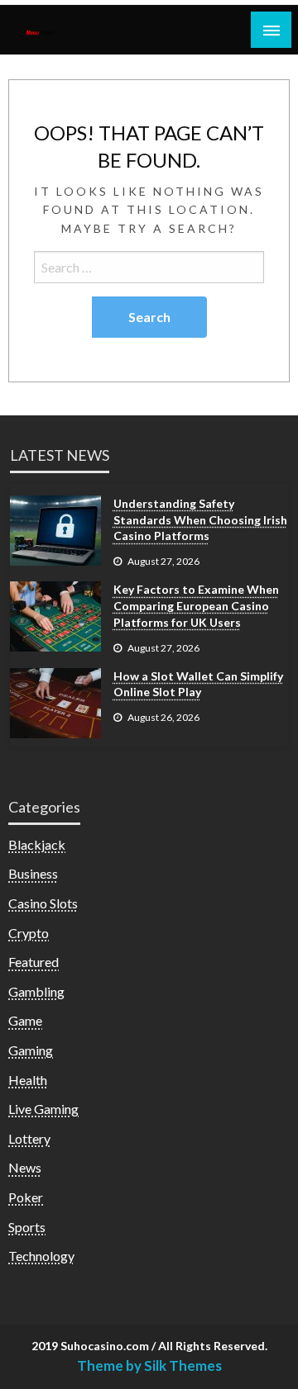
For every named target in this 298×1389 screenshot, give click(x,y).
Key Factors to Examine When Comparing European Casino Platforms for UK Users (196, 605)
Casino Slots (43, 903)
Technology (41, 1255)
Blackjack (36, 844)
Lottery (29, 1138)
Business (33, 873)
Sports (27, 1227)
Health (27, 1080)
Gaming (30, 1050)
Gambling (36, 991)
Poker (25, 1197)
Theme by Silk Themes (149, 1365)
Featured (33, 961)
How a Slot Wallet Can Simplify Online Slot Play (198, 684)
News (24, 1167)
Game (25, 1020)
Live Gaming (43, 1108)
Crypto (28, 933)
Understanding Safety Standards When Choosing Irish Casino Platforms (200, 519)
